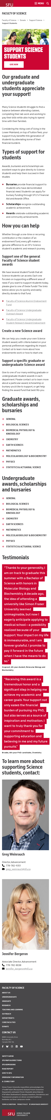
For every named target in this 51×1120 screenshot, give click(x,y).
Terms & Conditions (9, 1104)
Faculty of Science (14, 13)
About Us (6, 993)
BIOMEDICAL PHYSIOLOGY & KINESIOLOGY (20, 432)
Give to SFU (7, 1073)
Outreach (6, 1014)
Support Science (35, 20)
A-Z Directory (8, 1081)
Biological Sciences (17, 424)
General (11, 419)
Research (6, 1005)
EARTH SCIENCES (14, 444)
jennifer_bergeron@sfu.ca (19, 968)
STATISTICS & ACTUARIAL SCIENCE (23, 467)
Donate (23, 20)
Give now (14, 64)
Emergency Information (13, 1077)
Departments (8, 1018)
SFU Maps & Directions (12, 1060)
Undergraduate (9, 997)
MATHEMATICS (13, 450)
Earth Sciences (14, 524)
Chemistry (12, 439)
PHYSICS (10, 461)
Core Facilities (8, 1022)
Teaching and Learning (12, 1009)
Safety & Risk (8, 1056)
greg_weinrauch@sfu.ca (18, 869)
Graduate (6, 1001)
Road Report (7, 1069)
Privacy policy (22, 1104)
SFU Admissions (9, 1064)
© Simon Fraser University (38, 1104)
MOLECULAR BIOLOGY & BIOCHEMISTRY (26, 456)
